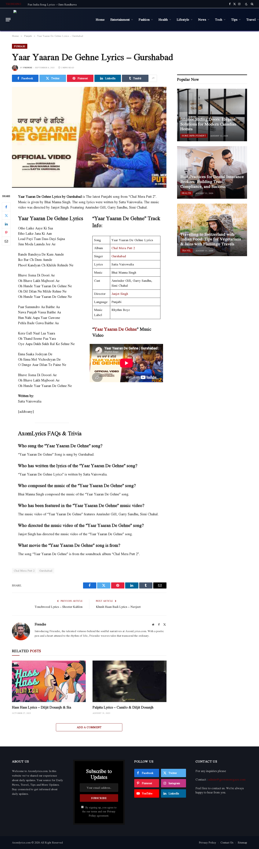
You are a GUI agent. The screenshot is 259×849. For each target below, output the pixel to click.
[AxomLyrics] (51, 19)
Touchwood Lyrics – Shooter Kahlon (58, 606)
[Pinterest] (6, 232)
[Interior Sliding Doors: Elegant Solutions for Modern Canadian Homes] (212, 115)
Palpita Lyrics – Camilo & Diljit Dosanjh (123, 707)
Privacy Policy (207, 842)
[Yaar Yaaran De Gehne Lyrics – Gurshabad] (89, 137)
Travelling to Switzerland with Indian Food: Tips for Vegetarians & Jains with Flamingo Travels (210, 239)
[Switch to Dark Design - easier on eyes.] (246, 4)
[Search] (251, 4)
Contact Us (227, 842)
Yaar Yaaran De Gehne (115, 329)
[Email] (6, 241)
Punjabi (19, 46)
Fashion (144, 19)
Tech (218, 19)
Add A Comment (89, 727)
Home (100, 19)
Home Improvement (194, 135)
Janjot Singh (119, 293)
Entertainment (120, 19)
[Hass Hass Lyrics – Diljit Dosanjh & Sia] (49, 681)
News (202, 19)
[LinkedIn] (6, 224)
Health (163, 19)
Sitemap (242, 842)
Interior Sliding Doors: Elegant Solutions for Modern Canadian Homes (208, 124)
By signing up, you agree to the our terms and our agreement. (99, 812)
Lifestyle (183, 19)
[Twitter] (6, 215)
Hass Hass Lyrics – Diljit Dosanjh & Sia (41, 707)
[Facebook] (6, 207)
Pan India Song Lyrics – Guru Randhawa (52, 4)
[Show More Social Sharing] (153, 78)
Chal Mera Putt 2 (123, 248)
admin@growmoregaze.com (227, 779)
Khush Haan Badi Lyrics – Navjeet (118, 606)
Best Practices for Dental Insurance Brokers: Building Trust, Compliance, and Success (212, 181)
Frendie (27, 67)
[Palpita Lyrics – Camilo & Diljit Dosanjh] (129, 681)
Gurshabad (118, 256)
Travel (186, 250)
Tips (234, 19)
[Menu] (8, 19)
